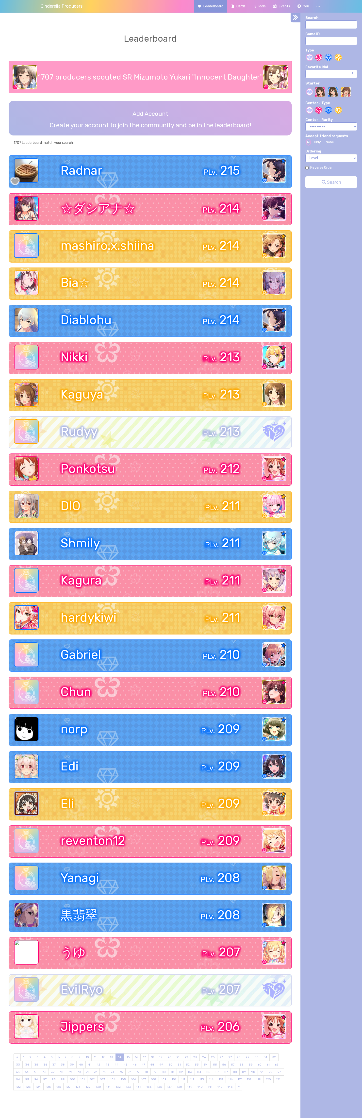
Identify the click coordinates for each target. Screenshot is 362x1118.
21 (178, 1057)
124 (38, 1086)
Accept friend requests (326, 136)
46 (134, 1064)
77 (137, 1072)
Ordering (313, 151)
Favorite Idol (316, 67)
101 (82, 1079)
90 (253, 1072)
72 (95, 1072)
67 (52, 1072)
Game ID (312, 34)
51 (179, 1064)
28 (239, 1057)
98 (54, 1079)
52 (188, 1064)
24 (204, 1057)
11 (95, 1057)
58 (242, 1064)
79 (155, 1072)
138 (179, 1086)
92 (270, 1072)
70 (79, 1072)
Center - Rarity (319, 120)
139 (189, 1086)
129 (88, 1086)
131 (108, 1086)
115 (221, 1079)
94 (18, 1079)
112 (192, 1079)
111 (183, 1079)
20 (169, 1057)
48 (152, 1064)
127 (68, 1086)
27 (230, 1057)
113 (201, 1079)
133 (128, 1086)
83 (190, 1072)
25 (213, 1057)
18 (152, 1057)
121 (278, 1079)
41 (89, 1064)
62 (276, 1064)
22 (186, 1057)
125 (48, 1086)
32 (274, 1057)
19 (161, 1057)
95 (27, 1079)
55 (215, 1064)
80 (164, 1072)
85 (208, 1072)
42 (98, 1064)
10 (87, 1057)
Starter (312, 83)
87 (226, 1072)
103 (102, 1079)
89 (244, 1072)
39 (72, 1064)
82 (181, 1072)
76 (129, 1072)
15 (128, 1057)
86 (217, 1072)
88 (235, 1072)
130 (98, 1086)
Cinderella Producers (61, 6)
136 (159, 1086)
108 (153, 1079)
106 (133, 1079)
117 (240, 1079)
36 (45, 1064)
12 (103, 1057)
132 (118, 1086)
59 (251, 1064)
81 (172, 1072)
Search (311, 18)
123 (28, 1086)
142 (219, 1086)
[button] (303, 6)
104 (112, 1079)
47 (143, 1064)
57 (232, 1064)
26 (221, 1057)
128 (78, 1086)
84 (199, 1072)
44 (116, 1064)
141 (210, 1086)
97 (45, 1079)
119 (258, 1079)
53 (197, 1064)
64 (27, 1072)
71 (87, 1072)
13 (111, 1057)
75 (121, 1072)
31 (265, 1057)
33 (18, 1064)
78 (146, 1072)
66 (44, 1072)
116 (230, 1079)
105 (123, 1079)
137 (169, 1086)
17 (144, 1057)
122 (18, 1086)
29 (247, 1057)
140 (200, 1086)
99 (63, 1079)
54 (206, 1064)
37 (54, 1064)
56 (224, 1064)
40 (81, 1064)
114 (211, 1079)
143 (230, 1086)
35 (36, 1064)
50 (170, 1064)
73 (104, 1072)
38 (63, 1064)
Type (309, 50)
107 (143, 1079)
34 (27, 1064)
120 (268, 1079)
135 (149, 1086)
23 (195, 1057)
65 (35, 1072)
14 (119, 1057)
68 (61, 1072)
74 (112, 1072)
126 (58, 1086)
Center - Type (317, 103)
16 (136, 1057)
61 (268, 1064)
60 (260, 1064)
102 (92, 1079)
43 (107, 1064)
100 (72, 1079)
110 (174, 1079)
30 (257, 1057)
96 (36, 1079)
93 (279, 1072)
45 (126, 1064)
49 (161, 1064)
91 (261, 1072)
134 (138, 1086)
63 (18, 1072)
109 (163, 1079)
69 (70, 1072)
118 (249, 1079)
